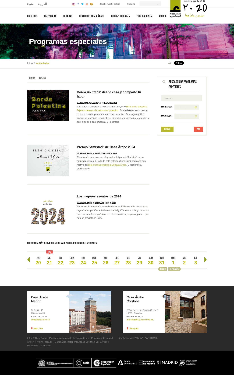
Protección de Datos (101, 338)
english (30, 4)
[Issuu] (91, 3)
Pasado (42, 78)
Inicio (30, 63)
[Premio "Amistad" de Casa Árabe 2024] (48, 160)
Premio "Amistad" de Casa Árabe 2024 (106, 147)
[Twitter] (82, 3)
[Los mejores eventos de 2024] (48, 209)
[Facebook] (77, 3)
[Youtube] (86, 3)
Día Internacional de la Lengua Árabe (107, 164)
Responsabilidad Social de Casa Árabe (87, 341)
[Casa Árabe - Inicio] (188, 8)
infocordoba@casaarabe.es (140, 320)
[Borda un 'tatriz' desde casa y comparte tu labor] (48, 105)
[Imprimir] (169, 63)
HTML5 (154, 338)
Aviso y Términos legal (38, 341)
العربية (42, 4)
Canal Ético (60, 341)
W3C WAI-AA (141, 338)
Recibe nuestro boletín (110, 4)
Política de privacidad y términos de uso (69, 338)
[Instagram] (73, 3)
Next (205, 260)
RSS (198, 129)
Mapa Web (32, 345)
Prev (28, 260)
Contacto (131, 4)
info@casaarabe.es (40, 320)
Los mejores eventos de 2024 (99, 196)
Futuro (32, 78)
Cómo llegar (38, 328)
